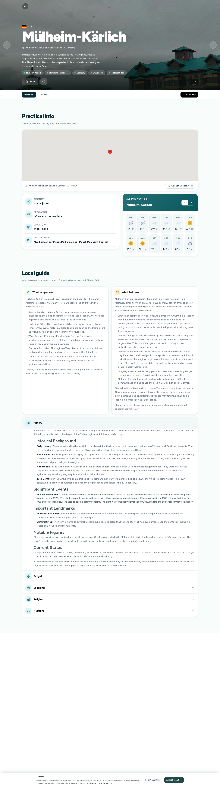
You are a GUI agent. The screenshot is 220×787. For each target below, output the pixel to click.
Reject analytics (152, 780)
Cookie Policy (94, 783)
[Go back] (25, 6)
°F (191, 202)
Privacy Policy (106, 783)
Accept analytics (174, 780)
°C (185, 202)
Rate (32, 81)
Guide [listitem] (44, 94)
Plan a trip (190, 94)
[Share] (43, 81)
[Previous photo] (6, 45)
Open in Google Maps (182, 186)
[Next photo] (213, 45)
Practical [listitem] (29, 94)
